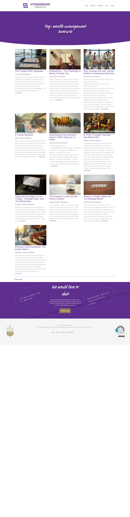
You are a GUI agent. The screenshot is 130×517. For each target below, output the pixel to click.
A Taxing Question (24, 135)
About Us (93, 5)
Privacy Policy (70, 332)
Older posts (18, 279)
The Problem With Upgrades (29, 71)
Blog (107, 5)
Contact (112, 5)
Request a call (65, 310)
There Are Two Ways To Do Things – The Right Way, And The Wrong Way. (29, 198)
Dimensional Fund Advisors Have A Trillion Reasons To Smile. (62, 137)
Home (86, 5)
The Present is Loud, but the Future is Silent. (63, 197)
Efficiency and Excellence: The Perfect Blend (30, 248)
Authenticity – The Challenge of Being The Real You (65, 72)
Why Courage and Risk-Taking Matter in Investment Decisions (99, 72)
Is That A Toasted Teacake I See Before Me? (97, 136)
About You (100, 5)
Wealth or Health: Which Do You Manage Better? (97, 197)
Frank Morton (27, 74)
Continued (18, 93)
